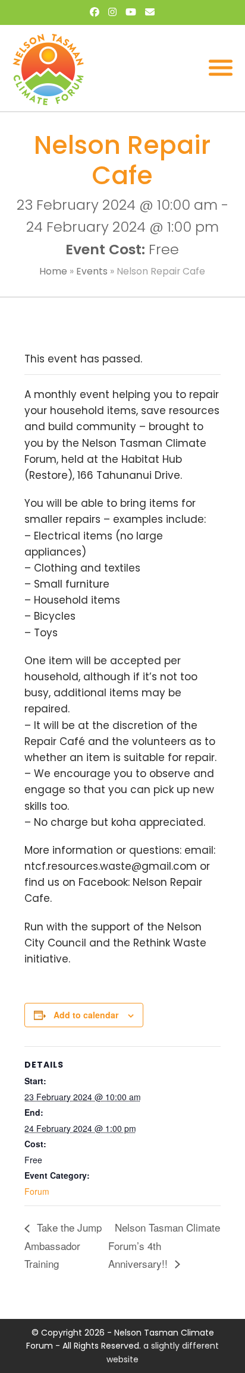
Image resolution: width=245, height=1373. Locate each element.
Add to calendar (86, 1015)
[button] (221, 68)
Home (53, 271)
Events (92, 271)
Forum (36, 1191)
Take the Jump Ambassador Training (63, 1245)
